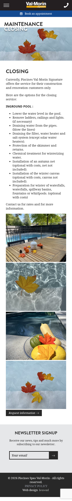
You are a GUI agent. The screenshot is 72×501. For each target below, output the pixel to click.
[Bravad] (44, 489)
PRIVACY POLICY (36, 486)
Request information (22, 413)
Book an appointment (38, 13)
